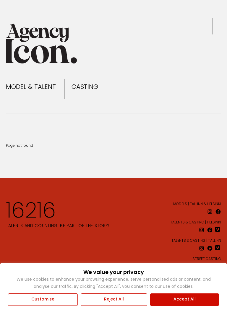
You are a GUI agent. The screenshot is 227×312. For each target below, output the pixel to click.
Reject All (114, 299)
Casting (85, 87)
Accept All (185, 299)
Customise (42, 299)
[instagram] (210, 212)
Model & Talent (31, 87)
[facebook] (218, 212)
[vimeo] (218, 230)
